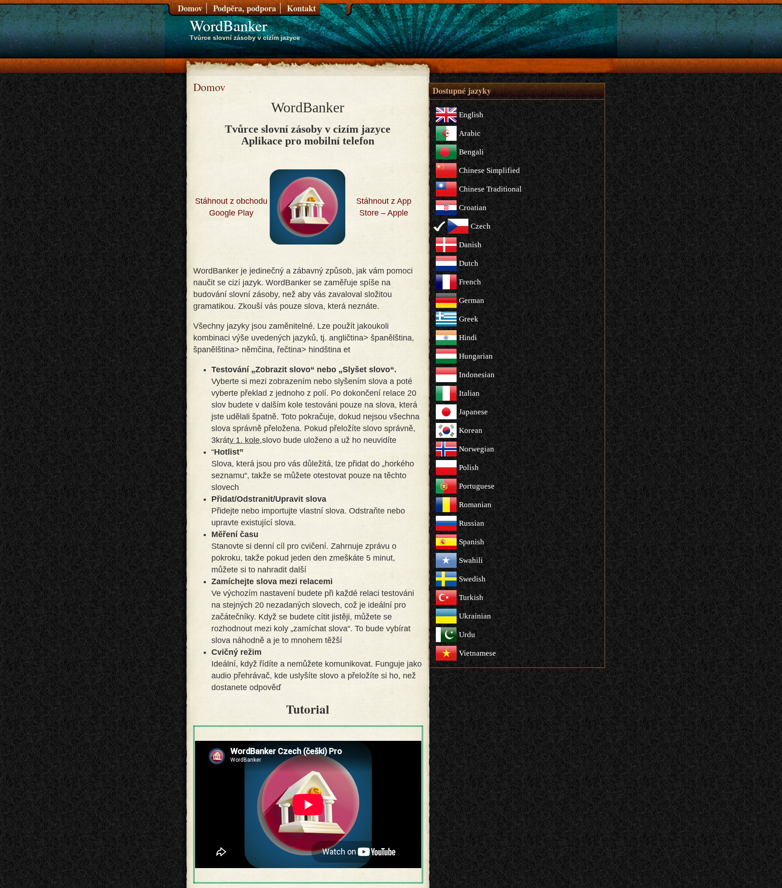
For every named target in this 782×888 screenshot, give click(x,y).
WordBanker (228, 25)
